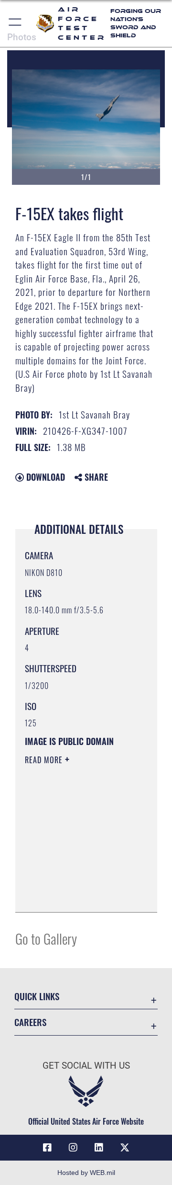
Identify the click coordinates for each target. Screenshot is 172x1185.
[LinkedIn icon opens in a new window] (99, 1147)
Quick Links (36, 996)
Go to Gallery (46, 938)
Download (44, 477)
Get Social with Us (86, 1065)
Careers (30, 1022)
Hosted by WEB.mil (86, 1172)
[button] (15, 23)
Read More (45, 760)
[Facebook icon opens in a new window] (47, 1147)
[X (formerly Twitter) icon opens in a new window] (125, 1147)
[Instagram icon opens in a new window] (73, 1147)
